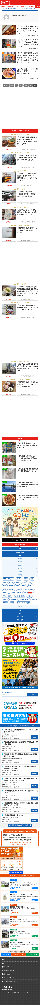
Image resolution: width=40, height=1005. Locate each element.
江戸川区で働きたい (12, 726)
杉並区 (30, 585)
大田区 (31, 589)
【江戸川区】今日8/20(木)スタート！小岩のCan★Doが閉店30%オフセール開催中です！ (27, 458)
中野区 (24, 585)
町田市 (12, 603)
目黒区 (18, 589)
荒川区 (17, 582)
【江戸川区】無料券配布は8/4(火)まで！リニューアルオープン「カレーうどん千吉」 (27, 307)
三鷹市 (28, 592)
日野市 (33, 599)
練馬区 (17, 585)
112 (30, 85)
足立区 (11, 582)
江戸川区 (18, 579)
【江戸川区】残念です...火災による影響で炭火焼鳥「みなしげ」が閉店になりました (27, 158)
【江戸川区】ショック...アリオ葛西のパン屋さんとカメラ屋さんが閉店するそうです (27, 212)
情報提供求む (6, 967)
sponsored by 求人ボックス (27, 725)
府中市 (4, 599)
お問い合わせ (6, 974)
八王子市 (5, 603)
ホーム (5, 959)
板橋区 (11, 585)
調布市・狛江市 (7, 596)
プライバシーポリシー (8, 977)
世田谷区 (11, 589)
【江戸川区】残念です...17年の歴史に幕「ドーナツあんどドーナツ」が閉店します (27, 384)
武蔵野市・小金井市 (15, 592)
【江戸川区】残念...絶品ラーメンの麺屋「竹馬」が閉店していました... (27, 230)
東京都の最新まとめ (8, 579)
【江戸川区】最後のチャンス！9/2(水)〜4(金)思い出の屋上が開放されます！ (27, 445)
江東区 (26, 579)
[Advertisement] (20, 109)
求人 (17, 6)
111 (26, 85)
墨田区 (4, 582)
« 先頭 (11, 85)
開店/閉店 (23, 6)
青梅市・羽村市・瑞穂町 (23, 603)
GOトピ (3, 6)
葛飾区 (32, 579)
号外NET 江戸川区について (10, 981)
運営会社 (5, 963)
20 (20, 85)
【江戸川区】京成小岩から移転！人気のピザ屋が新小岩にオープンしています (27, 497)
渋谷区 (4, 589)
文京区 (4, 585)
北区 (29, 582)
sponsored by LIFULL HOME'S (26, 875)
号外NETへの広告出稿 (8, 970)
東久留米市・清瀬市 (19, 596)
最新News (10, 6)
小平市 (29, 596)
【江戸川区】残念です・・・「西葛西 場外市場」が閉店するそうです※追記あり (27, 194)
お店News (31, 6)
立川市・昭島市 (13, 599)
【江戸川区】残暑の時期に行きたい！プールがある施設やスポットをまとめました (27, 484)
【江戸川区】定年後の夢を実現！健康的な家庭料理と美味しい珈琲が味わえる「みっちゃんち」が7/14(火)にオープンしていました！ (27, 291)
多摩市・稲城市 (24, 599)
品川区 (25, 589)
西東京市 (5, 592)
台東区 (24, 582)
